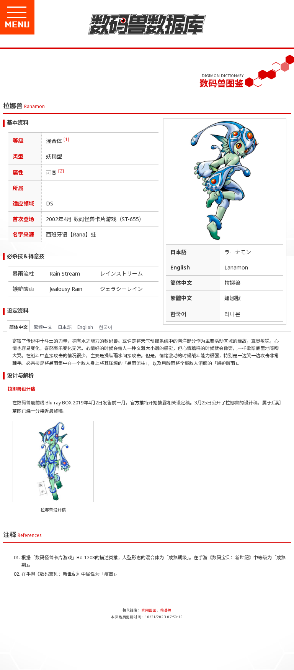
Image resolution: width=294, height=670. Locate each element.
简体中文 (18, 327)
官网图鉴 (149, 610)
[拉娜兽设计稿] (53, 498)
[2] (61, 171)
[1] (66, 139)
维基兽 (166, 610)
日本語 (65, 327)
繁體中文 (43, 327)
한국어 (106, 327)
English (85, 327)
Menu (43, 24)
